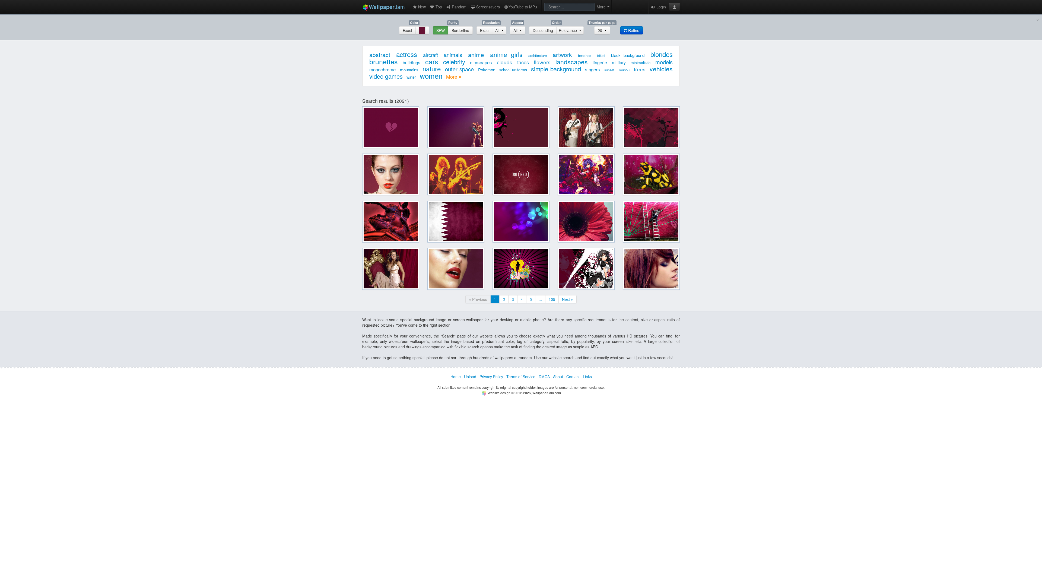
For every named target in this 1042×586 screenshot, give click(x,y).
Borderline (460, 30)
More (452, 76)
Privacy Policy (491, 376)
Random (458, 6)
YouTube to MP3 (523, 6)
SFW (440, 30)
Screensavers (487, 6)
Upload (470, 376)
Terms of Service (520, 376)
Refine (633, 30)
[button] (674, 7)
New (421, 6)
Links (587, 376)
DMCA (544, 376)
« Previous (478, 299)
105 (552, 299)
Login (660, 6)
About (558, 376)
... (540, 299)
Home (455, 376)
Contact (573, 376)
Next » (567, 299)
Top (438, 6)
